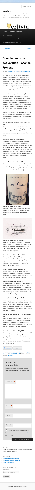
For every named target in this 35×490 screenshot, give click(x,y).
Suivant (29, 48)
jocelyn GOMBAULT (26, 71)
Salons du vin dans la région (11, 460)
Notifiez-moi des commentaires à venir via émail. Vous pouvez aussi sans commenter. (17, 432)
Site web (8, 425)
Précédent (6, 48)
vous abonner (24, 433)
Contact (22, 43)
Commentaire (10, 381)
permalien (10, 355)
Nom (9, 405)
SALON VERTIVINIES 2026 (10, 43)
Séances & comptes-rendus (11, 458)
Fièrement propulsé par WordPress (17, 486)
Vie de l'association (8, 462)
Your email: (6, 469)
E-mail (9, 415)
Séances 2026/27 (7, 35)
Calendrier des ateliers (16, 31)
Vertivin (7, 11)
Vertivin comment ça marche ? (11, 39)
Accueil (5, 31)
